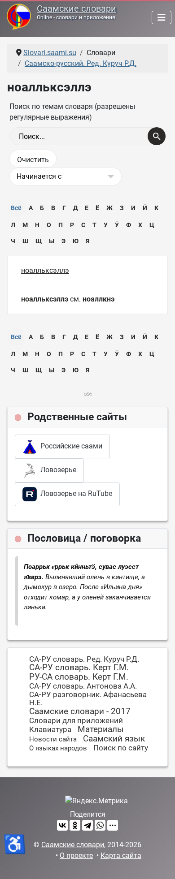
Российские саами (69, 446)
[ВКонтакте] (62, 825)
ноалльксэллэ (45, 270)
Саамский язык (114, 738)
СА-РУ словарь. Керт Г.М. (79, 667)
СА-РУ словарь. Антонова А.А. (83, 685)
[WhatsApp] (100, 825)
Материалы (101, 729)
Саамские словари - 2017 (80, 711)
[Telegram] (87, 825)
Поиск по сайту (120, 747)
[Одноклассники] (75, 825)
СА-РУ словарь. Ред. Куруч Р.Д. (84, 659)
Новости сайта (53, 739)
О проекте (76, 855)
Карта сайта (121, 855)
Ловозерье (56, 469)
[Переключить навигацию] (161, 17)
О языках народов (58, 748)
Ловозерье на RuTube (74, 493)
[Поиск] (157, 136)
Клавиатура (50, 729)
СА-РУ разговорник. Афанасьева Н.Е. (88, 698)
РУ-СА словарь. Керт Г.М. (78, 677)
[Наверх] (159, 862)
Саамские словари (76, 9)
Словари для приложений (76, 720)
